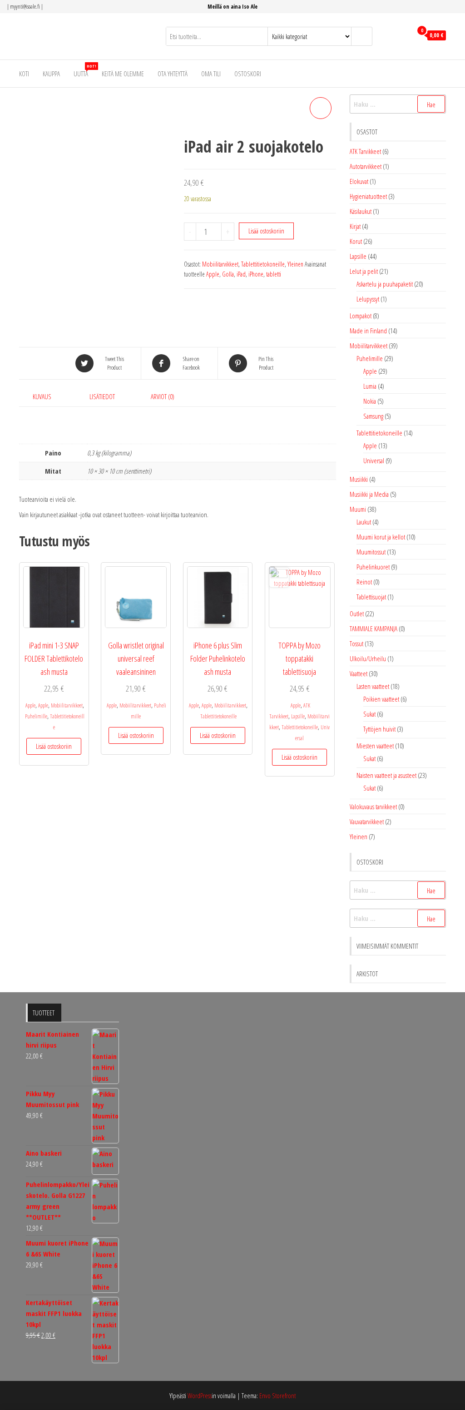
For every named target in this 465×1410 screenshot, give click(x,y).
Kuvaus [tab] (42, 396)
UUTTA (84, 70)
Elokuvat (359, 181)
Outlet (357, 613)
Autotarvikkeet (365, 166)
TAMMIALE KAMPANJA (373, 628)
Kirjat (355, 226)
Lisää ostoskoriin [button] (54, 746)
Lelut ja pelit (364, 271)
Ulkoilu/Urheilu (368, 658)
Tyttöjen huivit (379, 728)
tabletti (273, 274)
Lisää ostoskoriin (266, 230)
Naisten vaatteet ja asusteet (386, 775)
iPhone (255, 274)
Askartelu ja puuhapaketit (384, 283)
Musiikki (359, 479)
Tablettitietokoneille (263, 264)
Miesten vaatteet (375, 745)
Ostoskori (247, 73)
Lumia (369, 386)
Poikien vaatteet (381, 698)
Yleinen (295, 264)
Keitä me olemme (123, 73)
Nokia (369, 401)
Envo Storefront (277, 1395)
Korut (356, 241)
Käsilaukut (360, 211)
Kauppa (51, 73)
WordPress (200, 1395)
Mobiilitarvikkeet (220, 264)
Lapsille (298, 716)
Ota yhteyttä (173, 73)
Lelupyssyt (367, 298)
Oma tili (211, 73)
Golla (228, 274)
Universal (373, 460)
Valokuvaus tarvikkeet (373, 806)
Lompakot (360, 315)
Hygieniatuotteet (368, 196)
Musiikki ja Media (369, 494)
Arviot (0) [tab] (162, 396)
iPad (241, 274)
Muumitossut (371, 551)
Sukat (369, 713)
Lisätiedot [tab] (102, 396)
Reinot (364, 581)
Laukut (363, 521)
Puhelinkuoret (373, 566)
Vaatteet (358, 673)
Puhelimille (36, 716)
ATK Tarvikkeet (365, 151)
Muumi (358, 509)
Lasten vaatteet (372, 686)
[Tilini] (403, 35)
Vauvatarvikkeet (367, 821)
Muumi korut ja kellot (380, 536)
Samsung (373, 416)
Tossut (356, 643)
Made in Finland (368, 330)
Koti (24, 73)
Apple (212, 274)
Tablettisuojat (371, 596)
